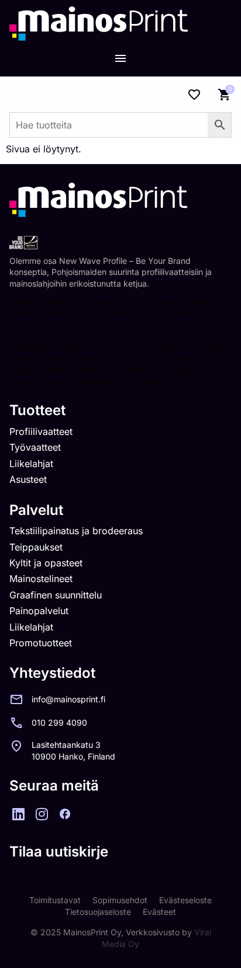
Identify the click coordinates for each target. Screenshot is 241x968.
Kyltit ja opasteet (45, 563)
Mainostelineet (41, 578)
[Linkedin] (18, 814)
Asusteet (28, 479)
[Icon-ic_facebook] (65, 814)
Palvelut (36, 510)
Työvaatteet (35, 447)
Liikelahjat (31, 463)
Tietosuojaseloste (98, 912)
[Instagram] (41, 814)
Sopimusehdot (119, 900)
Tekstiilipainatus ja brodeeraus (76, 531)
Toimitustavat (55, 900)
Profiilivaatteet (41, 431)
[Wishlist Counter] (194, 95)
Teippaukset (36, 547)
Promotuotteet (40, 643)
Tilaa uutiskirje (58, 851)
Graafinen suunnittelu (55, 595)
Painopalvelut (38, 611)
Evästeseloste (185, 900)
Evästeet (159, 912)
